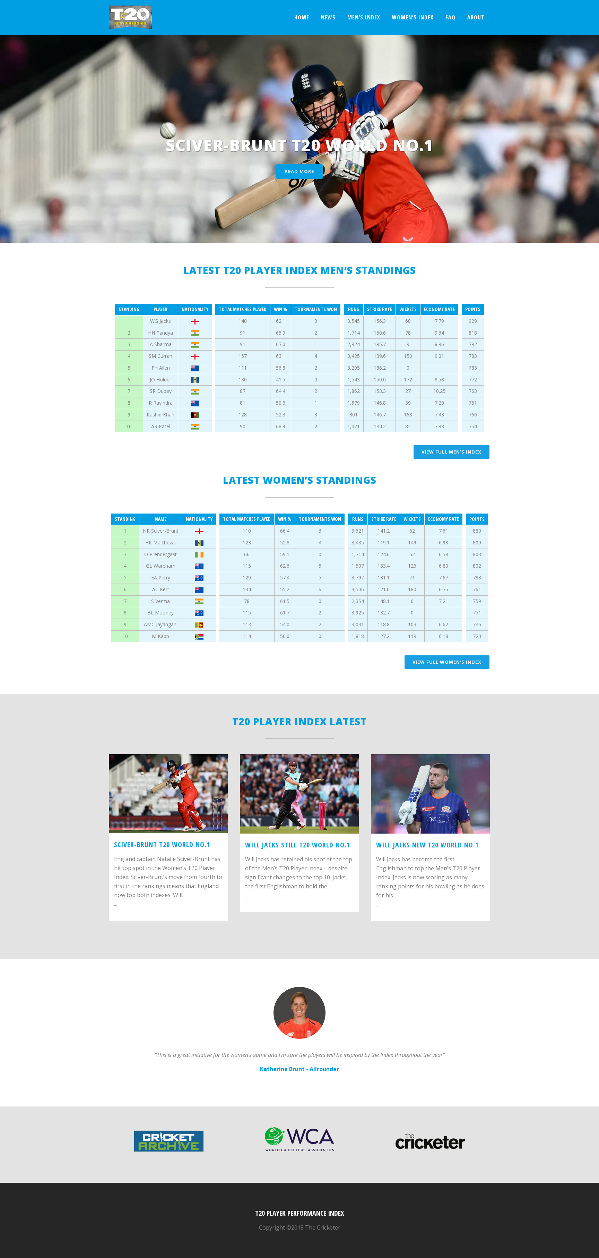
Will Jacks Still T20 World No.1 (297, 845)
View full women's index (447, 662)
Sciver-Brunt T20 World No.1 (162, 844)
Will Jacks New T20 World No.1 (427, 845)
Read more (299, 171)
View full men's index (451, 452)
